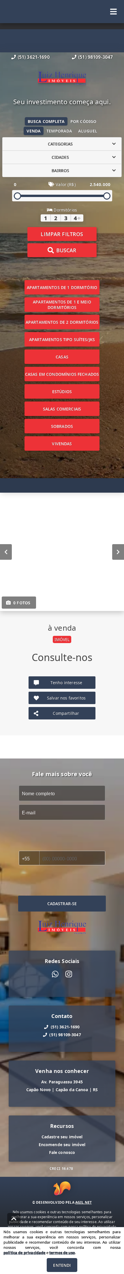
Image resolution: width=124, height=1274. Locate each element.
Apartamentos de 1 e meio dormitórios (62, 304)
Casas (62, 357)
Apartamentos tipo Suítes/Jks (62, 339)
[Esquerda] (6, 552)
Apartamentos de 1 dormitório (62, 287)
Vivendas (62, 443)
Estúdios (62, 391)
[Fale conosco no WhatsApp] (55, 974)
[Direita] (118, 552)
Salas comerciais (62, 409)
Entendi (62, 1265)
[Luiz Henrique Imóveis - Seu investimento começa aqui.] (62, 79)
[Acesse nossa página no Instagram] (68, 974)
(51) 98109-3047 (95, 57)
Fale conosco (62, 1152)
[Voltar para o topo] (13, 1219)
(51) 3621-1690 (34, 57)
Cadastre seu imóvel (62, 1136)
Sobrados (62, 426)
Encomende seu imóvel (62, 1144)
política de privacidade (24, 1252)
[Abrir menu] (113, 11)
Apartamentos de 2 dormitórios (62, 322)
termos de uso (62, 1252)
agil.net (83, 1202)
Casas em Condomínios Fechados (62, 374)
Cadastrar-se (62, 903)
